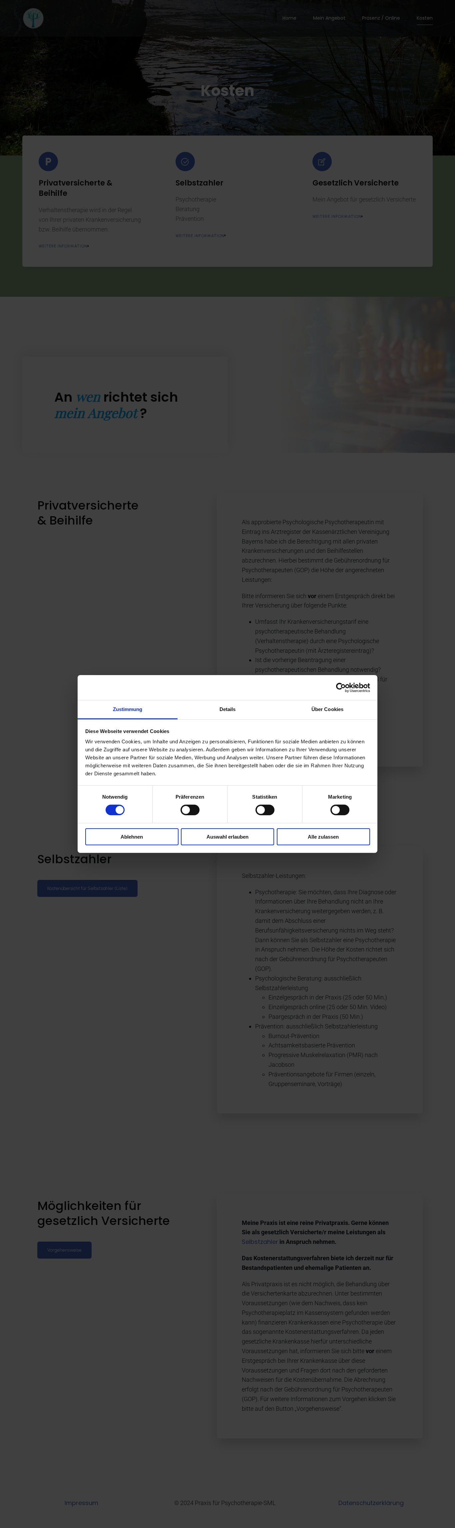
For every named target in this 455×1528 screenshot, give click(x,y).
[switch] (190, 810)
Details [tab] (228, 709)
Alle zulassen (323, 837)
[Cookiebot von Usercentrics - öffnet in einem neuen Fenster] (341, 687)
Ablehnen (132, 837)
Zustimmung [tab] (128, 709)
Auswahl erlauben (227, 837)
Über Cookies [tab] (327, 709)
